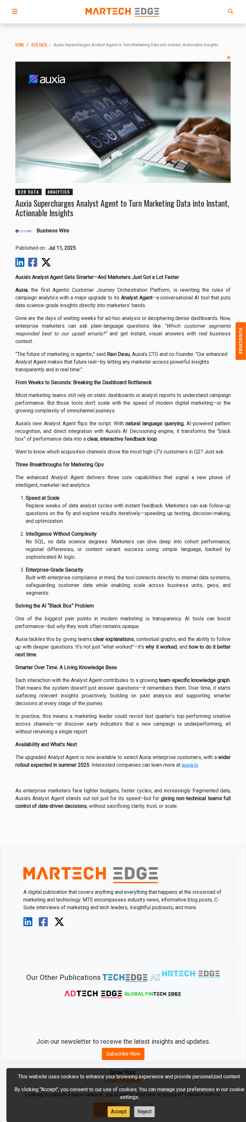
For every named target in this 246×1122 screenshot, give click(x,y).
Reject (144, 1112)
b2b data (39, 45)
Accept (119, 1112)
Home (19, 45)
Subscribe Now (123, 1054)
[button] (15, 11)
